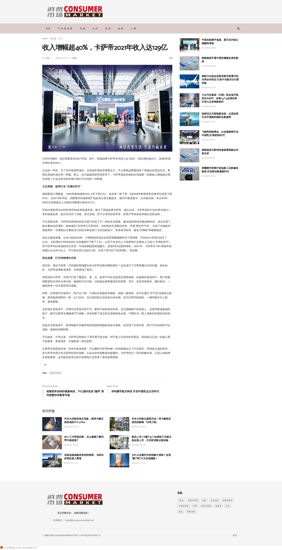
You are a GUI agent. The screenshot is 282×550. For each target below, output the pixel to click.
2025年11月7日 (139, 462)
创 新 (120, 28)
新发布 (218, 505)
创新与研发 (228, 500)
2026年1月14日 (72, 462)
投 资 (108, 28)
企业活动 (214, 500)
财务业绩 (191, 511)
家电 (61, 38)
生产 (228, 505)
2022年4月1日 (62, 57)
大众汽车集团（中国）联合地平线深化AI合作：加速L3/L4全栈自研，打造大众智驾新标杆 (221, 98)
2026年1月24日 (139, 426)
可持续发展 (184, 505)
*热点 (181, 500)
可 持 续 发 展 (65, 28)
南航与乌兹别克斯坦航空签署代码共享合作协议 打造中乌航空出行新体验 (220, 79)
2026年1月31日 (72, 426)
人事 (204, 500)
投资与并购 (206, 505)
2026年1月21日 (139, 444)
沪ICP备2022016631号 (90, 535)
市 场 (82, 28)
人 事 (133, 28)
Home (45, 38)
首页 (48, 28)
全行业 (53, 38)
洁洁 (47, 57)
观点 (181, 511)
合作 (195, 505)
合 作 (95, 28)
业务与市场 (55, 372)
